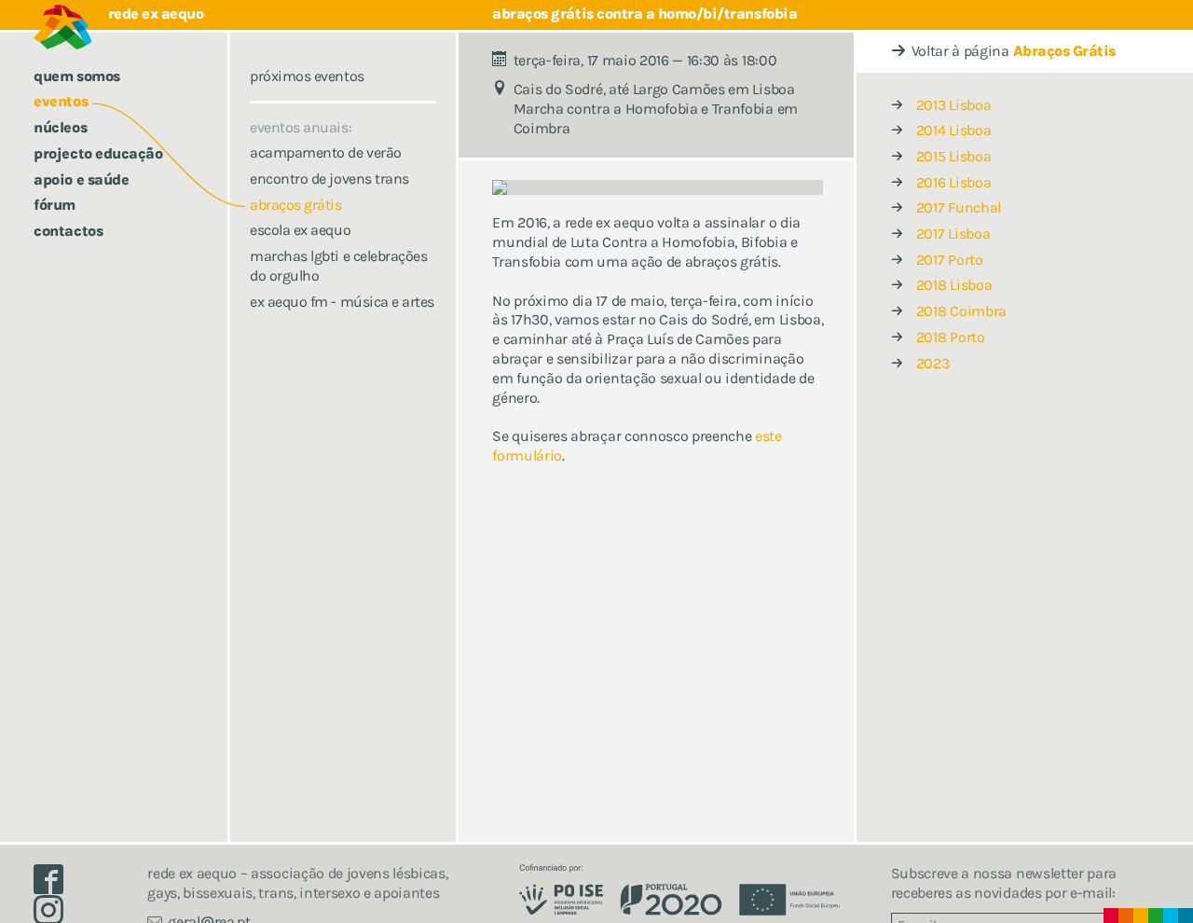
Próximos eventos (306, 76)
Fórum (54, 205)
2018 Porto (950, 337)
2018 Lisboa (954, 285)
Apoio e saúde (81, 179)
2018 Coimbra (961, 311)
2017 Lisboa (953, 233)
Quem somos (76, 76)
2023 (933, 363)
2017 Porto (949, 260)
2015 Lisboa (953, 156)
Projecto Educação (98, 153)
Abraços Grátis (1064, 51)
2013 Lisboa (953, 105)
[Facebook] (56, 884)
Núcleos (60, 127)
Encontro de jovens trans (329, 178)
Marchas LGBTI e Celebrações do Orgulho (338, 265)
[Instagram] (56, 914)
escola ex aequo (300, 230)
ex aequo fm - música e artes (342, 301)
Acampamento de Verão (325, 152)
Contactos (68, 231)
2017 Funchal (958, 207)
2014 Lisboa (953, 130)
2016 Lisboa (953, 182)
